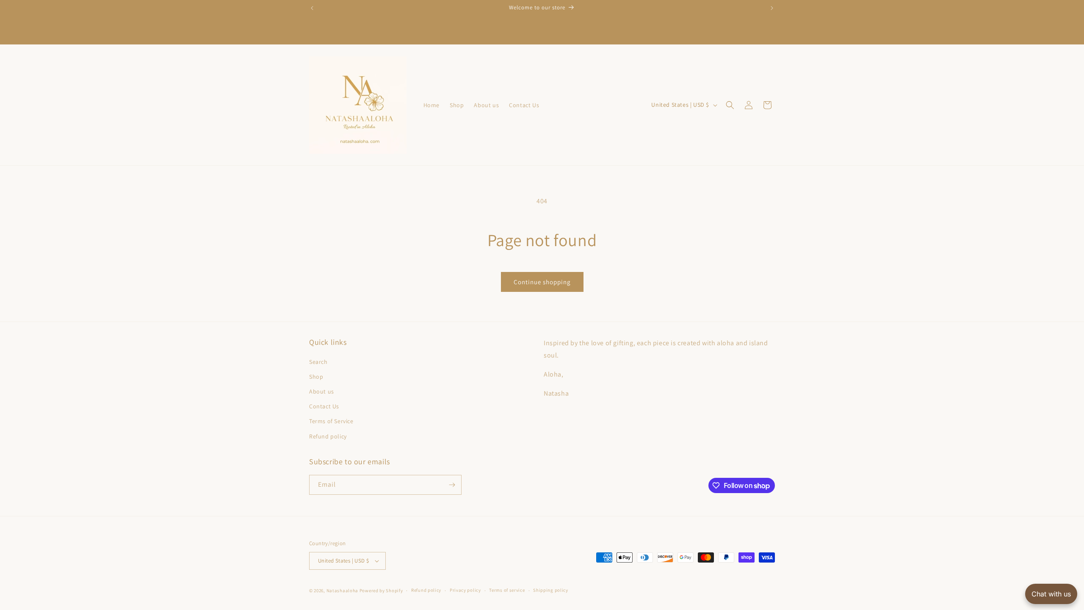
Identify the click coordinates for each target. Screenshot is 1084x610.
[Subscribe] (451, 485)
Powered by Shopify (381, 590)
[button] (730, 105)
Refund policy (328, 436)
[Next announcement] (772, 8)
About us (321, 391)
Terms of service (507, 590)
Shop (316, 376)
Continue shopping (542, 282)
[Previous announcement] (312, 8)
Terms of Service (331, 421)
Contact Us (324, 406)
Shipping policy (550, 590)
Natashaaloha (342, 590)
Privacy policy (465, 590)
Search (318, 362)
